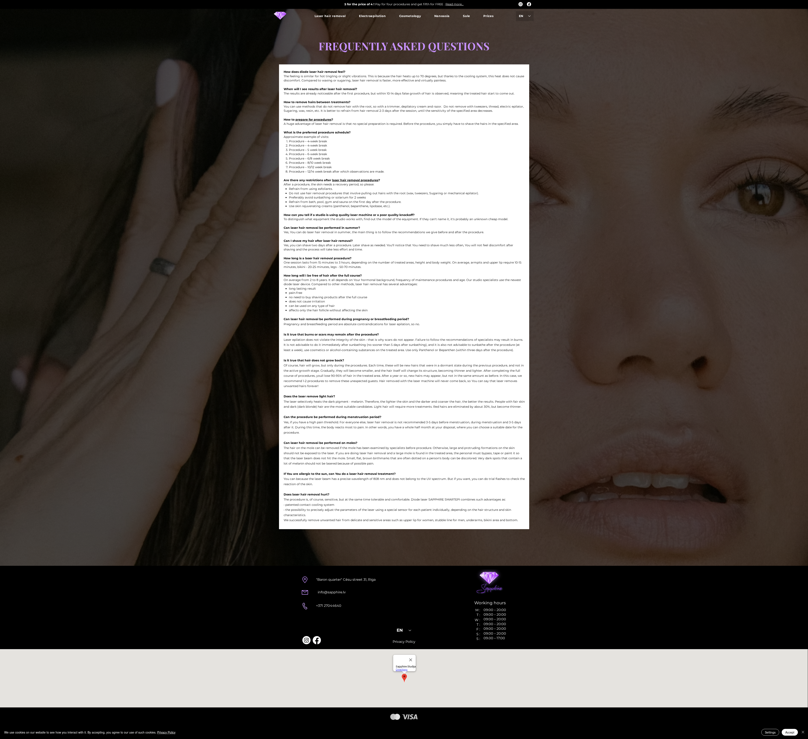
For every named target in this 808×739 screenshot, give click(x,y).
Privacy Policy (166, 732)
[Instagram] (520, 4)
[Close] (802, 732)
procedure (369, 334)
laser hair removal (341, 89)
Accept (789, 732)
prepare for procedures (313, 119)
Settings (770, 732)
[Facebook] (529, 4)
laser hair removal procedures (355, 180)
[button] (330, 16)
